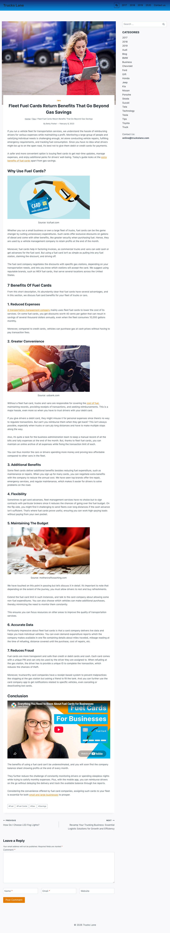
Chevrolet (127, 66)
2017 (124, 5)
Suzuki (125, 102)
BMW (125, 58)
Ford (124, 70)
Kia (124, 86)
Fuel (11, 806)
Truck (125, 127)
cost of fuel (93, 403)
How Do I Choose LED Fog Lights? (21, 822)
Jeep (125, 82)
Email (46, 891)
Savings (42, 806)
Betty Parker (51, 124)
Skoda (125, 98)
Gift (124, 74)
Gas (32, 806)
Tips (59, 101)
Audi (124, 50)
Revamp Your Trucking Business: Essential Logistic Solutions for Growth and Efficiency (91, 824)
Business (127, 62)
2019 (140, 5)
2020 (148, 5)
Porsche (126, 94)
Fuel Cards (22, 806)
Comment (9, 849)
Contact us (159, 5)
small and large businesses (43, 794)
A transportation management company (28, 310)
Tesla (125, 115)
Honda (125, 78)
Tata (124, 106)
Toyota (126, 123)
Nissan (126, 90)
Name (8, 891)
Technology (128, 111)
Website (85, 891)
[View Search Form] (116, 5)
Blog (124, 54)
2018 (132, 5)
